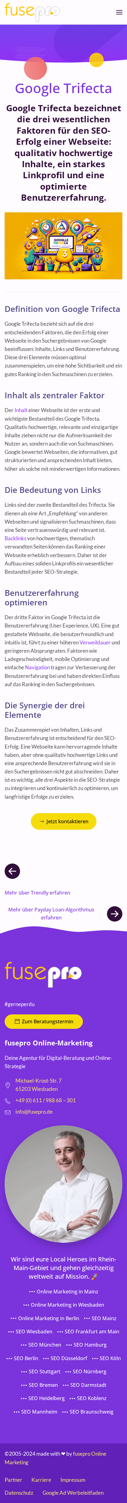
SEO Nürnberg (89, 1371)
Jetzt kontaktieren (67, 821)
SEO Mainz (104, 1318)
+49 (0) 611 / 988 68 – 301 (45, 1100)
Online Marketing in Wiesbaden (67, 1304)
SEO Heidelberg (46, 1398)
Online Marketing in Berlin (48, 1318)
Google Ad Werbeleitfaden (73, 1492)
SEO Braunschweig (91, 1411)
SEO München (44, 1344)
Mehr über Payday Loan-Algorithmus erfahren (51, 913)
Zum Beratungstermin (47, 1021)
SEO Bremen (43, 1385)
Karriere (41, 1480)
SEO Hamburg (90, 1344)
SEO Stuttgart (44, 1371)
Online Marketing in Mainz (67, 1291)
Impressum (72, 1480)
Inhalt (20, 410)
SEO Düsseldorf (69, 1358)
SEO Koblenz (92, 1398)
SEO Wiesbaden (34, 1331)
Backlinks (15, 538)
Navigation (37, 667)
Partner (13, 1480)
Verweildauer (95, 642)
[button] (119, 12)
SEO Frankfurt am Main (92, 1331)
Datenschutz (19, 1492)
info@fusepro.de (34, 1111)
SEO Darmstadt (88, 1385)
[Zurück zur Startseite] (32, 12)
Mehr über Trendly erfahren (37, 892)
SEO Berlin (26, 1358)
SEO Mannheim (39, 1411)
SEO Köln (110, 1358)
